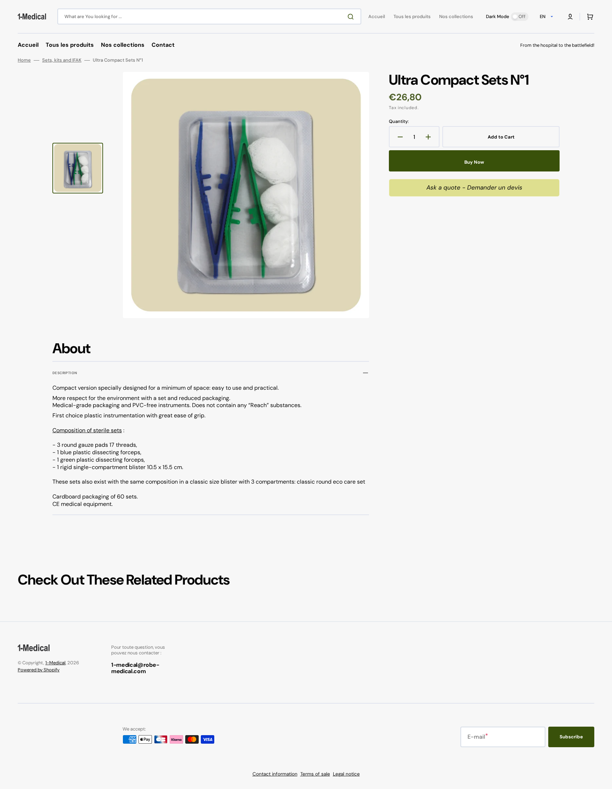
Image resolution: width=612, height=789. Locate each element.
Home (24, 60)
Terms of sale (315, 774)
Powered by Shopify (39, 670)
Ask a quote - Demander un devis (474, 187)
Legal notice (346, 774)
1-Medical (55, 663)
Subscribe (571, 737)
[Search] (352, 16)
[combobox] (209, 16)
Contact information (275, 774)
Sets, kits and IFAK (61, 60)
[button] (570, 16)
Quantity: (399, 121)
